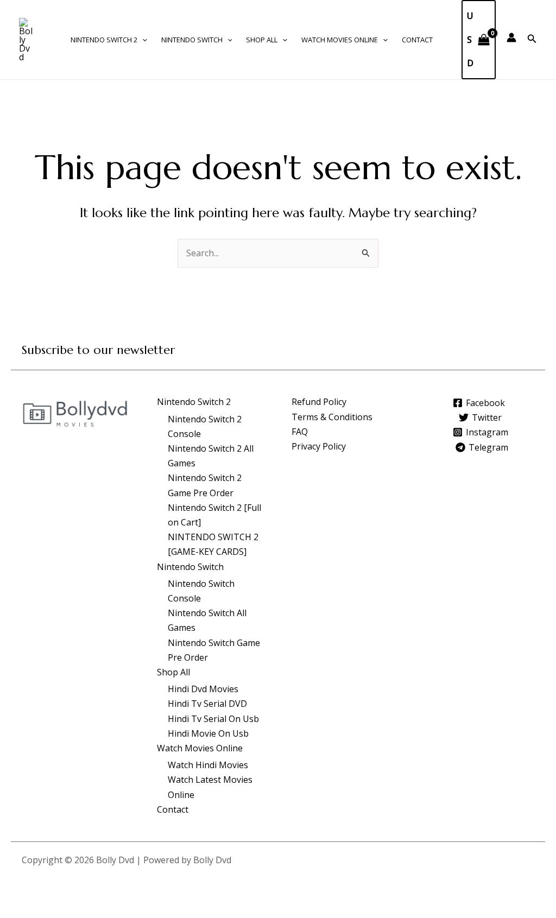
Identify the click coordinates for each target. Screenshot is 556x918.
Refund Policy (319, 402)
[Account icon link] (511, 37)
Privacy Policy (319, 446)
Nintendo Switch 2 (104, 40)
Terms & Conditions (332, 417)
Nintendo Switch (192, 40)
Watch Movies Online (339, 40)
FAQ (300, 432)
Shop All (261, 40)
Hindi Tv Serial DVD (207, 704)
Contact (417, 40)
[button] (142, 39)
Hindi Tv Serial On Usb (213, 719)
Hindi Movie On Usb (208, 733)
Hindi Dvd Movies (203, 689)
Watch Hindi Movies (208, 765)
